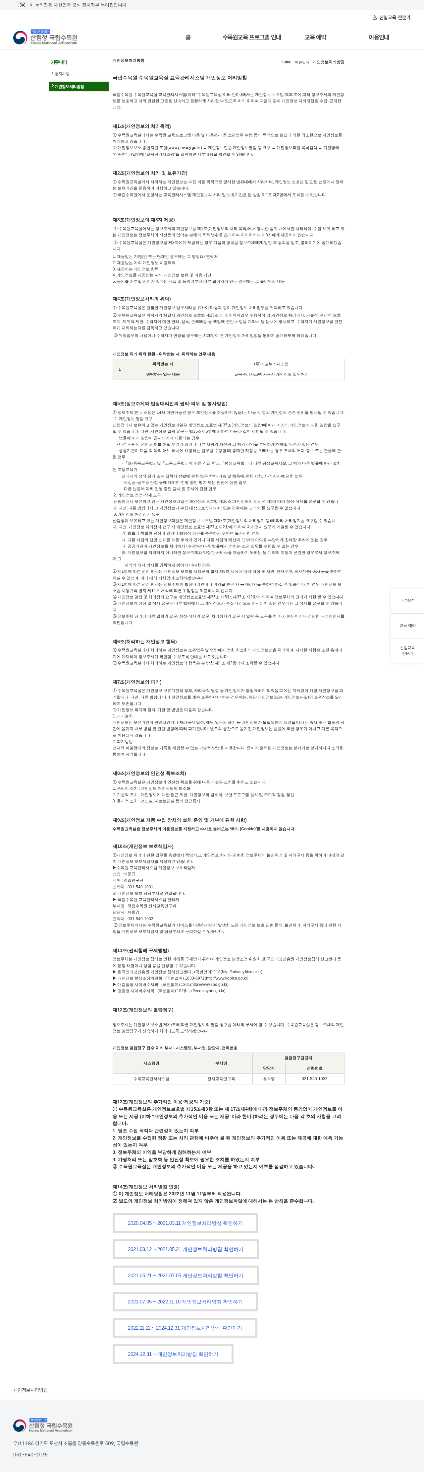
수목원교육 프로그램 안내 (252, 37)
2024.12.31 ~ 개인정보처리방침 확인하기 (173, 1354)
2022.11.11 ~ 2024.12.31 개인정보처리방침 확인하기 (185, 1328)
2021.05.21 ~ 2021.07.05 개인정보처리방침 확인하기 (185, 1275)
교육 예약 (315, 37)
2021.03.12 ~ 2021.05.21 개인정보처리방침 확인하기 (185, 1249)
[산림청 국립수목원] (43, 1425)
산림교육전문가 (407, 650)
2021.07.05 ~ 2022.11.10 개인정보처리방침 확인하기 (185, 1301)
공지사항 (62, 73)
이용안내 (379, 37)
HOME (407, 600)
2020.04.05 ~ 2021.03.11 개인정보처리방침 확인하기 (185, 1223)
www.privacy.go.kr (185, 147)
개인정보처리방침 (69, 86)
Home (286, 62)
